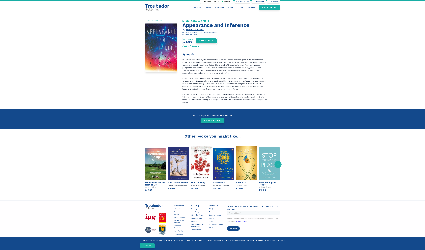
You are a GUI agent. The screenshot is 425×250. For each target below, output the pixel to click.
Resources (251, 7)
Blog (241, 7)
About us (231, 7)
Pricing (208, 7)
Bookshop (219, 7)
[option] (156, 169)
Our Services (196, 7)
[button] (278, 164)
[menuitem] (196, 7)
